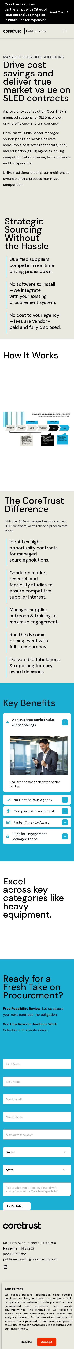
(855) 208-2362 (14, 1252)
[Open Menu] (64, 31)
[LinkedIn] (5, 1265)
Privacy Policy (18, 1328)
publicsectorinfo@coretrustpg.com (30, 1257)
